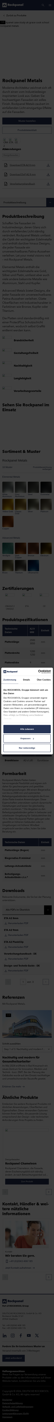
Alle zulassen (27, 729)
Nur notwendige (27, 748)
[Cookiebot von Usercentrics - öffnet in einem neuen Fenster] (38, 672)
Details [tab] (26, 679)
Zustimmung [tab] (9, 679)
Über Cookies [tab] (44, 679)
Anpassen (25, 738)
